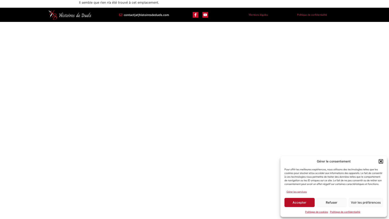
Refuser (331, 202)
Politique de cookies (316, 211)
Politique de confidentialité (345, 211)
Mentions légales (258, 14)
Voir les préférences (366, 202)
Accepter (299, 202)
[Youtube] (205, 15)
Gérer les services (296, 191)
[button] (381, 161)
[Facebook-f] (195, 15)
